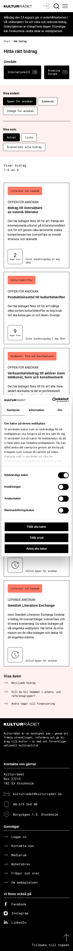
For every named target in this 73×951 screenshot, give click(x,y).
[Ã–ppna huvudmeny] (66, 6)
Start (7, 41)
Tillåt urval (36, 537)
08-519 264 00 (25, 804)
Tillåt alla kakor (36, 526)
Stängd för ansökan (20, 111)
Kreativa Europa (57, 72)
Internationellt (22, 72)
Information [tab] (36, 410)
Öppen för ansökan (19, 101)
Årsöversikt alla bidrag (24, 147)
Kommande (48, 101)
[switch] (63, 487)
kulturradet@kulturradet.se (37, 794)
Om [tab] (59, 410)
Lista (29, 137)
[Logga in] (46, 6)
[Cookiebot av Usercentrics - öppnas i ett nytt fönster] (52, 399)
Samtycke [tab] (13, 410)
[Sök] (56, 6)
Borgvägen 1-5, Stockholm (35, 814)
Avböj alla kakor (36, 548)
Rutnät (11, 137)
